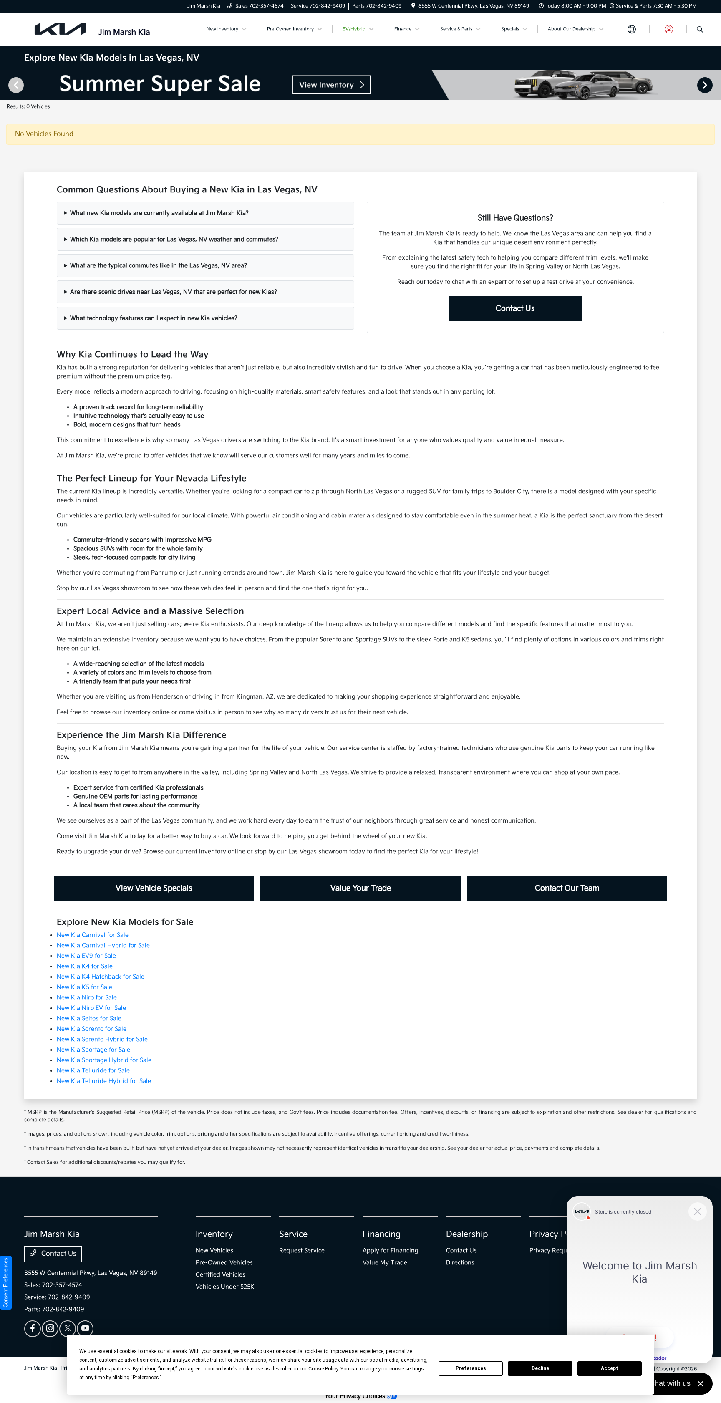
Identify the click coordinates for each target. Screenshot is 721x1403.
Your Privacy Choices (356, 1396)
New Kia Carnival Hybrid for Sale (103, 945)
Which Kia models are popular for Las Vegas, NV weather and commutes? (174, 239)
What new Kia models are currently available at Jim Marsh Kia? (159, 213)
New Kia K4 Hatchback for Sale (100, 976)
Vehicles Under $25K (225, 1286)
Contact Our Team (567, 888)
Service (293, 1234)
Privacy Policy (556, 1234)
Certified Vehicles (220, 1274)
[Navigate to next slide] (714, 84)
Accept (609, 1368)
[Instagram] (50, 1328)
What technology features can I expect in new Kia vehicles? (153, 318)
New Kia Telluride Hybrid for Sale (104, 1081)
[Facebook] (32, 1328)
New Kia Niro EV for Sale (91, 1008)
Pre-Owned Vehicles (224, 1262)
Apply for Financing (390, 1250)
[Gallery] (360, 85)
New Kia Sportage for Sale (93, 1049)
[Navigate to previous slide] (6, 84)
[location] (413, 6)
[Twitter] (67, 1328)
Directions (460, 1262)
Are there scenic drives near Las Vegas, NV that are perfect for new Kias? (173, 291)
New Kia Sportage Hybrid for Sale (104, 1060)
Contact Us (515, 308)
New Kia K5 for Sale (84, 987)
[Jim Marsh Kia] (96, 29)
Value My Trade (385, 1262)
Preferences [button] (146, 1377)
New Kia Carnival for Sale (93, 935)
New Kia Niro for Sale (87, 997)
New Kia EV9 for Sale (86, 955)
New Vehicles (214, 1250)
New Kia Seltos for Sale (89, 1018)
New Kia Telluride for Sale (93, 1070)
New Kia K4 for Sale (85, 966)
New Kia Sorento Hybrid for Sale (102, 1039)
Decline (540, 1368)
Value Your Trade (360, 888)
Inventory (214, 1234)
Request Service (302, 1250)
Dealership (467, 1234)
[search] (700, 30)
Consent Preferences (6, 1282)
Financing (382, 1234)
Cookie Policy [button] (323, 1369)
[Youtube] (85, 1328)
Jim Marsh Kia (40, 1368)
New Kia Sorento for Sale (91, 1028)
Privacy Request (552, 1250)
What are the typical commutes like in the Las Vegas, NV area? (158, 265)
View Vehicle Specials (154, 888)
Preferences (471, 1368)
